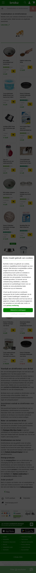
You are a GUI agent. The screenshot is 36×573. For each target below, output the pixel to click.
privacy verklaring (13, 305)
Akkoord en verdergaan (18, 310)
